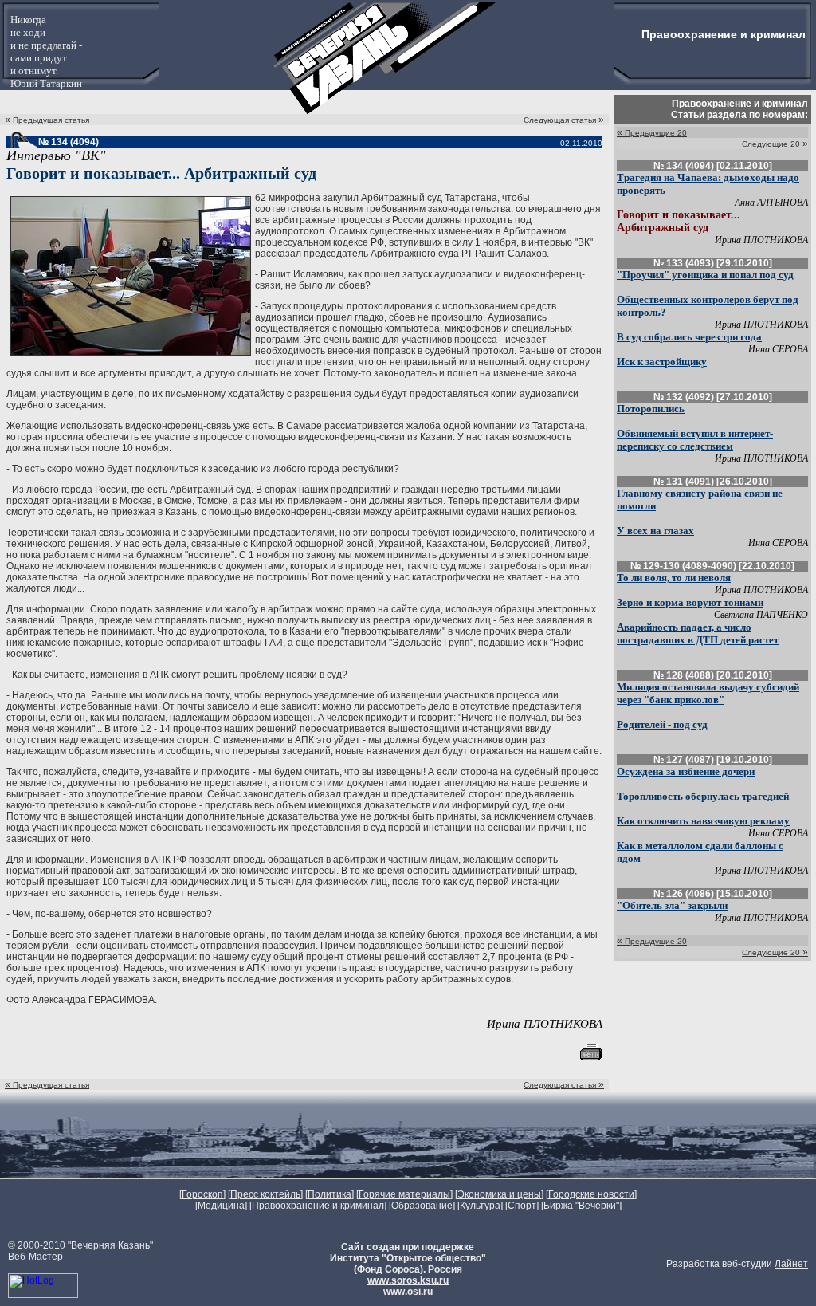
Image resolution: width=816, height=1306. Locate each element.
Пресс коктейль (265, 1194)
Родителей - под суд (662, 724)
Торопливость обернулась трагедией (703, 796)
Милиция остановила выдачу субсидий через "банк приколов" (708, 693)
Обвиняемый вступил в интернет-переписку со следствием (695, 439)
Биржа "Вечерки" (581, 1205)
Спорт (522, 1205)
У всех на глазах (655, 531)
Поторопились (651, 409)
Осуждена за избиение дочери (686, 771)
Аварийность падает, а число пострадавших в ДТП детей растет (698, 633)
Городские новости (591, 1194)
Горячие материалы (404, 1194)
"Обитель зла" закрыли (672, 905)
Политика (329, 1194)
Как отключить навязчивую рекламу (703, 821)
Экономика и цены (499, 1194)
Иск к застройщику (662, 362)
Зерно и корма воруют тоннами (690, 602)
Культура (480, 1205)
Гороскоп (202, 1194)
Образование (422, 1205)
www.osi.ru (408, 1291)
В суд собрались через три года (689, 337)
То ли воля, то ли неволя (674, 578)
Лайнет (791, 1263)
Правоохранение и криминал (318, 1205)
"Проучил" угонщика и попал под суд (705, 275)
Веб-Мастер (35, 1256)
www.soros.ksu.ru (408, 1280)
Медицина (221, 1205)
